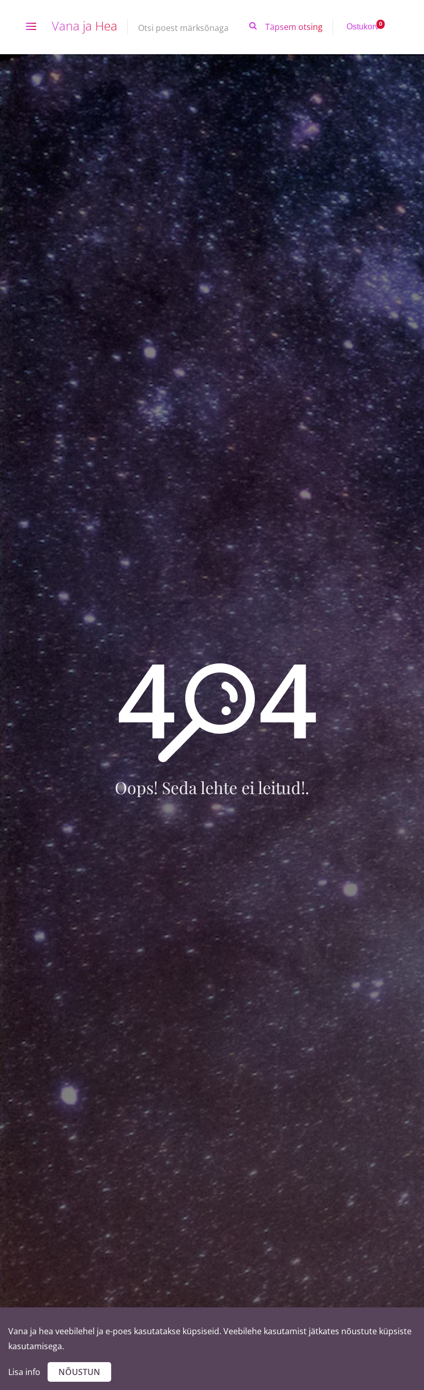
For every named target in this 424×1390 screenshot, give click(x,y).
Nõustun (79, 1372)
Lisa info (24, 1372)
